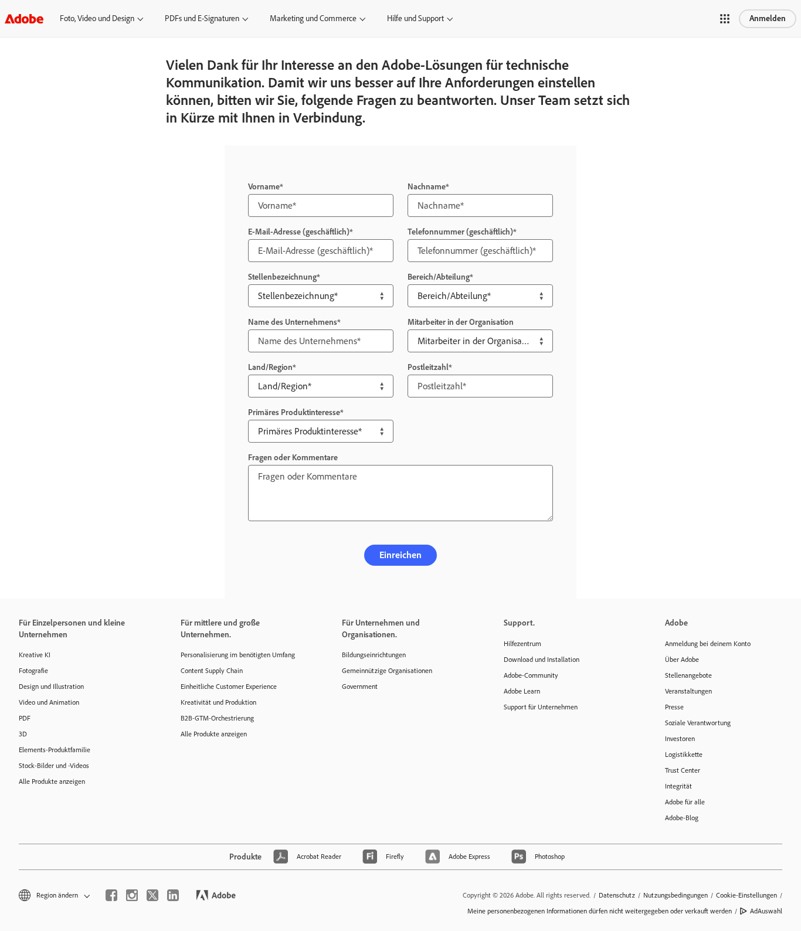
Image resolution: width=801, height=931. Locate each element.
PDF (24, 718)
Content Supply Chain (212, 671)
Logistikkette (683, 754)
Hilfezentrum (522, 644)
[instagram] (132, 895)
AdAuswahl (766, 911)
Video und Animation (49, 702)
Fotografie (33, 671)
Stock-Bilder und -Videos (54, 766)
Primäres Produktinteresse (294, 412)
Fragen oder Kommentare (293, 458)
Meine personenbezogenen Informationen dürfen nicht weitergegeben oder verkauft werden (599, 911)
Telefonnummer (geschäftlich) (460, 232)
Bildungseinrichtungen (374, 655)
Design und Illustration (51, 686)
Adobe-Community (531, 675)
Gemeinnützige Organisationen (387, 671)
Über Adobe (682, 659)
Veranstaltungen (688, 691)
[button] (724, 18)
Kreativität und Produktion (218, 702)
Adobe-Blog (681, 818)
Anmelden (767, 18)
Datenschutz (617, 895)
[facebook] (111, 895)
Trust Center (682, 770)
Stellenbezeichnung (282, 277)
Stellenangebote (688, 675)
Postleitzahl (428, 367)
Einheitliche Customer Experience (229, 686)
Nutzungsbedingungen (675, 895)
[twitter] (152, 895)
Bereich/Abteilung (439, 277)
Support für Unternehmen (541, 707)
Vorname (264, 187)
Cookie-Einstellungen (746, 895)
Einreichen (400, 554)
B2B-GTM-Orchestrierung (217, 718)
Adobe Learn (522, 691)
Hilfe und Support (415, 18)
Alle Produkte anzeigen (52, 781)
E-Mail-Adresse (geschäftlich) (298, 232)
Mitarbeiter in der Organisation (461, 322)
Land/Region (270, 367)
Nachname (427, 187)
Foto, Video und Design (97, 18)
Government (360, 686)
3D (23, 734)
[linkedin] (173, 895)
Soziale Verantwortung (698, 723)
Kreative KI (34, 655)
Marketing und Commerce (313, 18)
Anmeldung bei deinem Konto (708, 644)
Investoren (680, 739)
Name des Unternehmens (292, 322)
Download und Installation (541, 659)
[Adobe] (24, 18)
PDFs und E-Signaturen (202, 18)
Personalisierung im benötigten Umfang (238, 655)
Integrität (678, 786)
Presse (674, 707)
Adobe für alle (685, 802)
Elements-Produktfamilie (54, 750)
